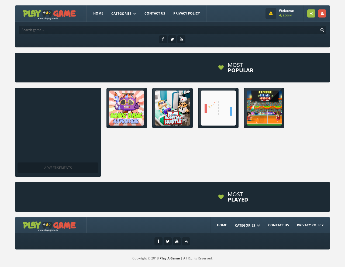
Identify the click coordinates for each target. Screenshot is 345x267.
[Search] (322, 30)
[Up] (186, 241)
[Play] (279, 68)
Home (98, 13)
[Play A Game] (49, 14)
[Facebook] (163, 39)
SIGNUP (322, 13)
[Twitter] (172, 39)
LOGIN (311, 13)
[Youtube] (181, 39)
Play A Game (170, 258)
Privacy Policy (186, 13)
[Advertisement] (116, 68)
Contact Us (154, 13)
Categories (121, 13)
